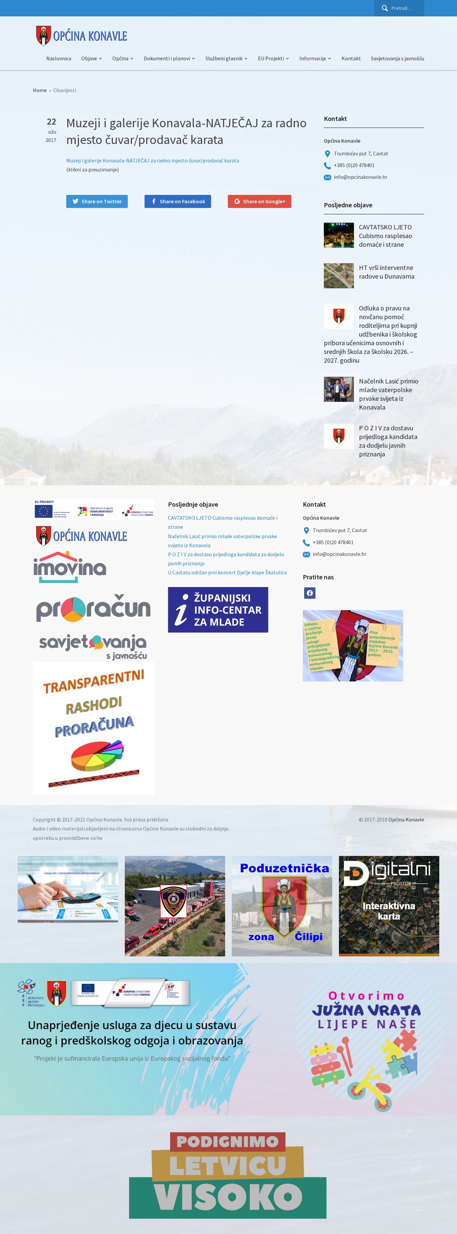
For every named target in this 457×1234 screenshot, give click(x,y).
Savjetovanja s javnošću (397, 58)
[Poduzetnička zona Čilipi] (282, 906)
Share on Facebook (182, 201)
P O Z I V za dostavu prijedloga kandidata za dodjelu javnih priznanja (388, 441)
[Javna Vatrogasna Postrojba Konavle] (175, 906)
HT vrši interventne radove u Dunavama (387, 271)
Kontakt (351, 58)
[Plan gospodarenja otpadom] (378, 645)
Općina (120, 58)
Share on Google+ (264, 201)
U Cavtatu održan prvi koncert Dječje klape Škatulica (227, 572)
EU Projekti (271, 58)
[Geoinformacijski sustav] (389, 906)
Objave (89, 58)
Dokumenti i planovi (167, 58)
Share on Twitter (102, 201)
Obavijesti (64, 90)
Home (40, 90)
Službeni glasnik (224, 58)
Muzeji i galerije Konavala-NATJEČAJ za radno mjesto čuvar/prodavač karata (152, 160)
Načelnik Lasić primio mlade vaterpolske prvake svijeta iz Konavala (389, 394)
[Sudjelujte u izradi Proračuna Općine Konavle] (68, 889)
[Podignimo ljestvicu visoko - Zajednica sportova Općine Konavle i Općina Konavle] (228, 1174)
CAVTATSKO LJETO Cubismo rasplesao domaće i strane (385, 235)
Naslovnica (58, 58)
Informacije (312, 58)
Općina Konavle (406, 819)
